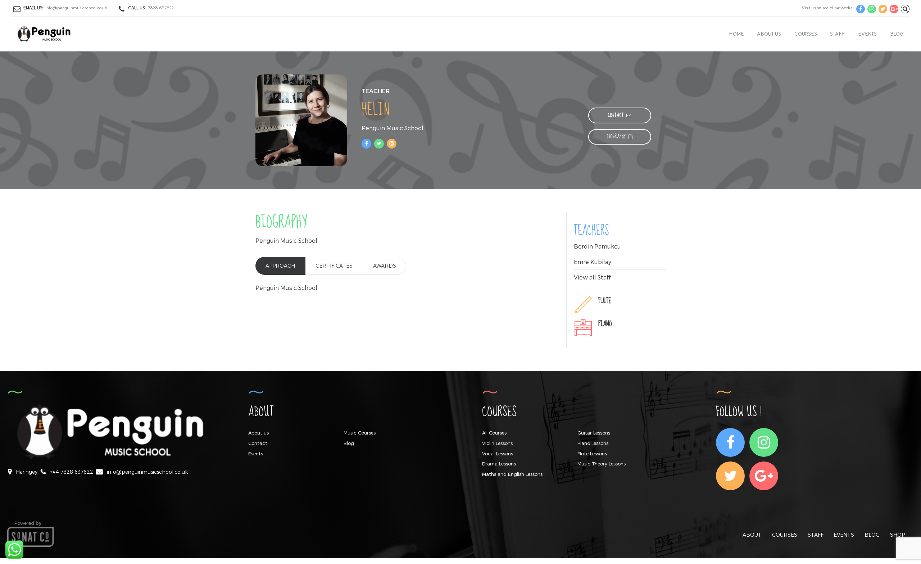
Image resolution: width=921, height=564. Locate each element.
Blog (897, 34)
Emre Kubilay (592, 261)
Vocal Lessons (497, 453)
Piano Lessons (592, 443)
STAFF (816, 535)
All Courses (494, 433)
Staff (837, 34)
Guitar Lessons (593, 433)
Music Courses (360, 433)
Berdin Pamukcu (597, 246)
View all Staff (592, 277)
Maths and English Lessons (512, 474)
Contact (257, 443)
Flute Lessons (592, 453)
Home (736, 34)
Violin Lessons (497, 443)
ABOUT (752, 535)
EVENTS (844, 535)
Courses (805, 34)
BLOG (872, 535)
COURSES (784, 535)
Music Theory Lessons (601, 464)
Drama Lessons (499, 464)
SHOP (897, 535)
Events (867, 34)
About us (769, 34)
